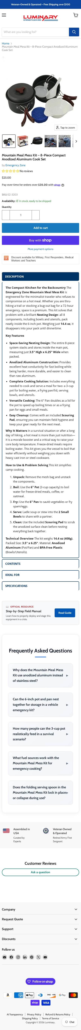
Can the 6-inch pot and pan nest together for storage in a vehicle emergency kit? (40, 704)
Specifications (16, 586)
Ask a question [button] (40, 872)
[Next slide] (76, 141)
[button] (8, 141)
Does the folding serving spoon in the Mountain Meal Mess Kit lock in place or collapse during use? (40, 792)
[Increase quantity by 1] (36, 215)
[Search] (74, 32)
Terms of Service (50, 1018)
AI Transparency (15, 1014)
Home (5, 43)
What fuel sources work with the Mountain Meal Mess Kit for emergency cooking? (40, 763)
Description (14, 276)
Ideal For (12, 575)
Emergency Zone (15, 165)
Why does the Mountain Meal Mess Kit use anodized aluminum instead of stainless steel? (40, 675)
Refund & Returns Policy (57, 1014)
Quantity (6, 207)
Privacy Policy (34, 1014)
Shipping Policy (30, 1018)
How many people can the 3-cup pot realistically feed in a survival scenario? (40, 733)
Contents (12, 564)
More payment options (40, 248)
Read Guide (64, 612)
